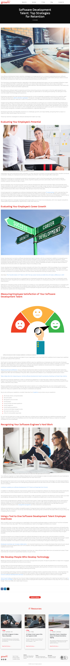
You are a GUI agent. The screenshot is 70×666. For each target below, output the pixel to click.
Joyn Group (15, 656)
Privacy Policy (16, 657)
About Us (24, 2)
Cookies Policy (16, 659)
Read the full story (6, 646)
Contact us (61, 2)
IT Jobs (43, 2)
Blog (52, 2)
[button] (2, 589)
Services (34, 2)
